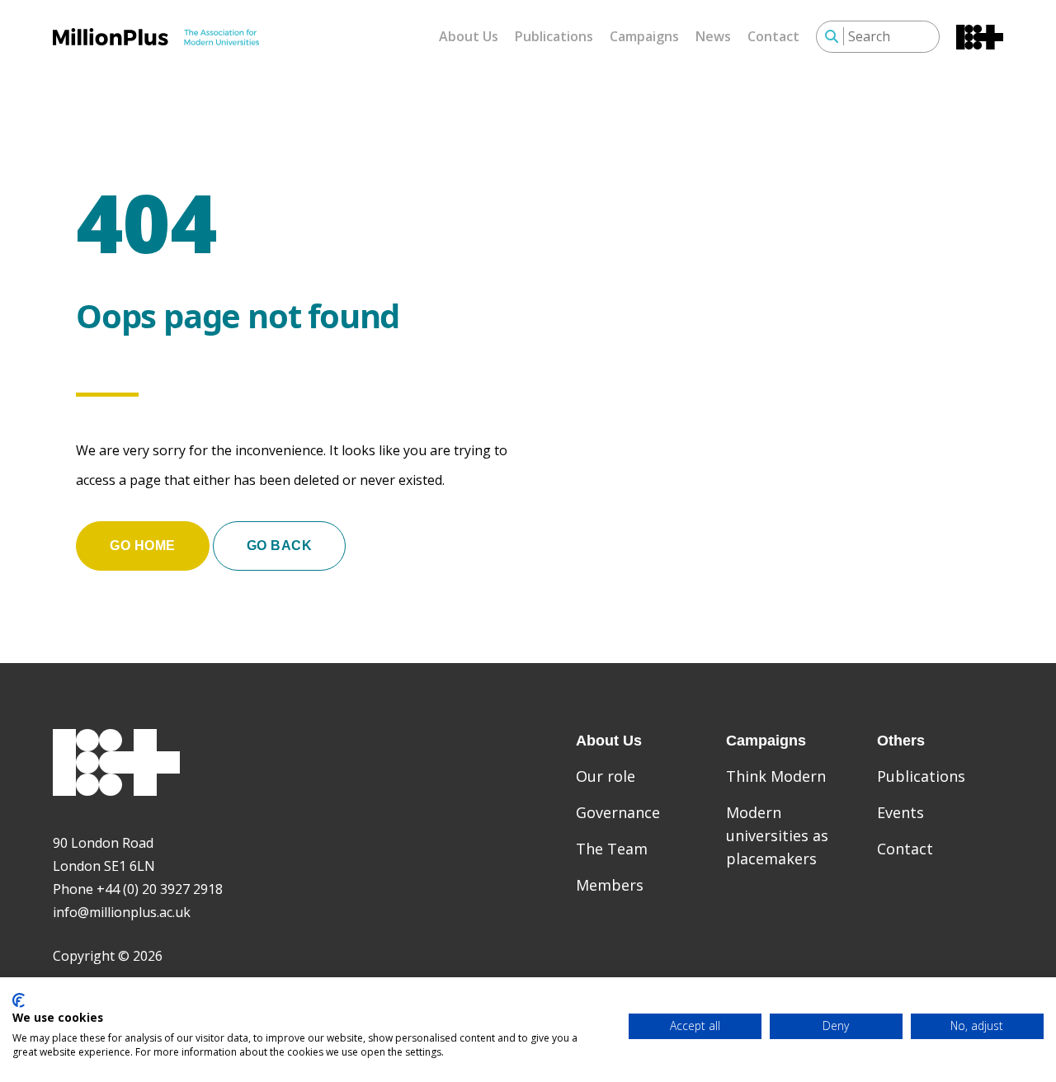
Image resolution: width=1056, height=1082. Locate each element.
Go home (143, 546)
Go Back (280, 546)
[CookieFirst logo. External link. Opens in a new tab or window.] (18, 1000)
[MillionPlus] (156, 36)
